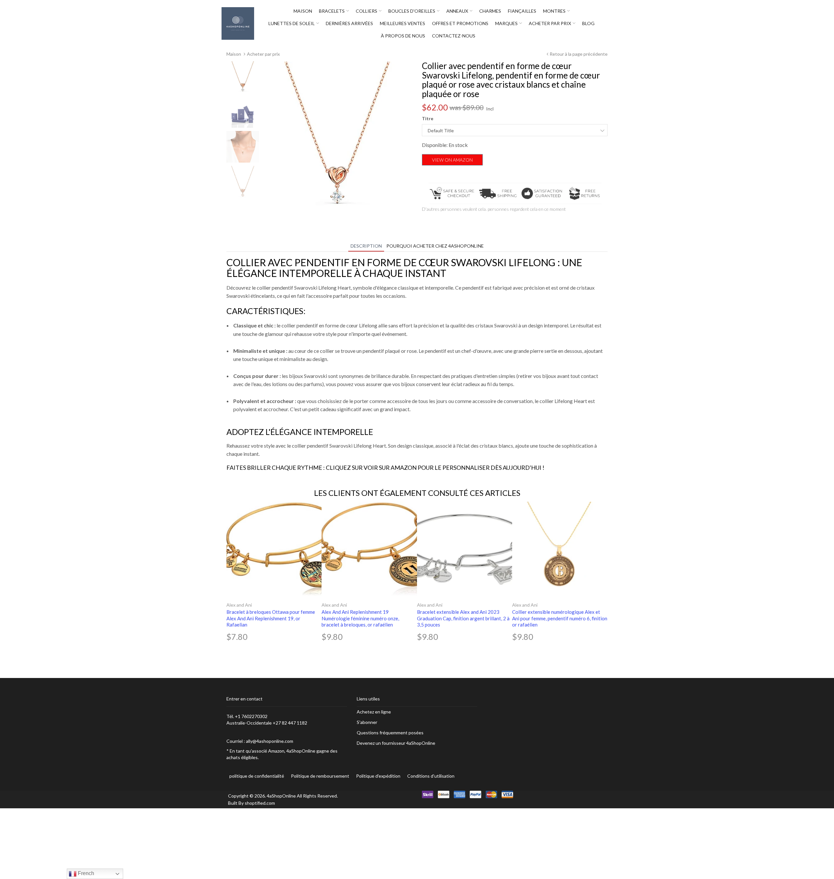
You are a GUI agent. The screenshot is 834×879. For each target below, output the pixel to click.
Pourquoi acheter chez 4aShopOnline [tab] (435, 246)
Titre (427, 118)
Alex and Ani (239, 605)
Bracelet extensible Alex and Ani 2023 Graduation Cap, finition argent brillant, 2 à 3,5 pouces (463, 618)
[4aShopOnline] (238, 23)
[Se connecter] (610, 23)
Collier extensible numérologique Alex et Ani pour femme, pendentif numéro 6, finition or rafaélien (559, 618)
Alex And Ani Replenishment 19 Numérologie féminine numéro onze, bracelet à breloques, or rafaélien (360, 618)
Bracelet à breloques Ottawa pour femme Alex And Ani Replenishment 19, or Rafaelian (270, 618)
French (85, 873)
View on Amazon (452, 160)
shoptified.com (260, 803)
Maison (233, 54)
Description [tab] (366, 246)
